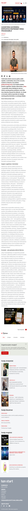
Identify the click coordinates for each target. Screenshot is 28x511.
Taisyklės (3, 498)
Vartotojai (22, 337)
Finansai (11, 395)
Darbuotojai (6, 39)
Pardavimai (4, 413)
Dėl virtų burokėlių (5, 422)
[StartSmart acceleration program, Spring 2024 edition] (4, 467)
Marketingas (12, 365)
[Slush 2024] (4, 453)
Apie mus (3, 496)
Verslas (3, 33)
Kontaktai (3, 492)
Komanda (15, 337)
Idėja (4, 337)
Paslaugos (3, 491)
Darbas (3, 494)
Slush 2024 (12, 455)
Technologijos (10, 39)
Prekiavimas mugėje (6, 428)
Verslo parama (18, 452)
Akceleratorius (13, 437)
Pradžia (2, 24)
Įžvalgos (9, 337)
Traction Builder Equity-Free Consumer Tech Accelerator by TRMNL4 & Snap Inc (16, 441)
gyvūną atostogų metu (6, 84)
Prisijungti (17, 3)
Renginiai (20, 437)
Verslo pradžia (6, 24)
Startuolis (12, 380)
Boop (25, 86)
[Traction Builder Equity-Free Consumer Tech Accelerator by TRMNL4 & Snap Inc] (4, 440)
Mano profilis (4, 487)
